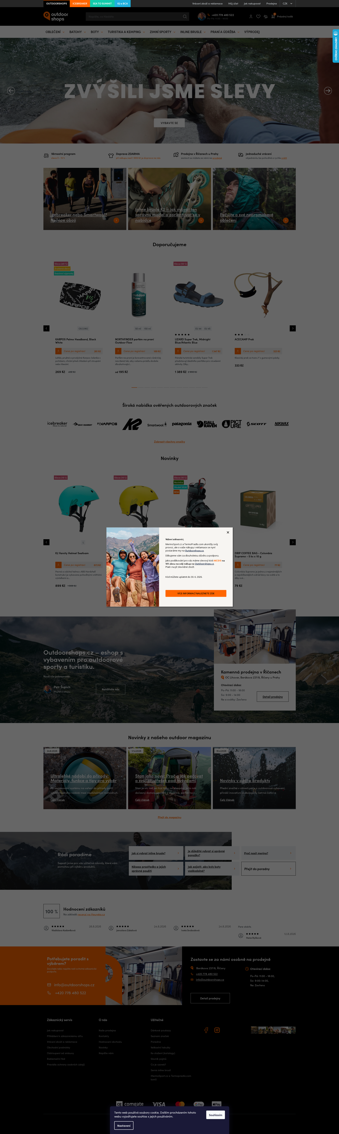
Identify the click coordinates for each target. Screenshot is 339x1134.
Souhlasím (215, 1115)
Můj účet (233, 3)
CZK (285, 3)
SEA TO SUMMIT (102, 3)
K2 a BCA (122, 3)
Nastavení (123, 1125)
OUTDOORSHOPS (56, 3)
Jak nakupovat (252, 3)
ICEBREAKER (80, 3)
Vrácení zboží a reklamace (207, 3)
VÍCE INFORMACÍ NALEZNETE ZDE (195, 593)
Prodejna (271, 3)
